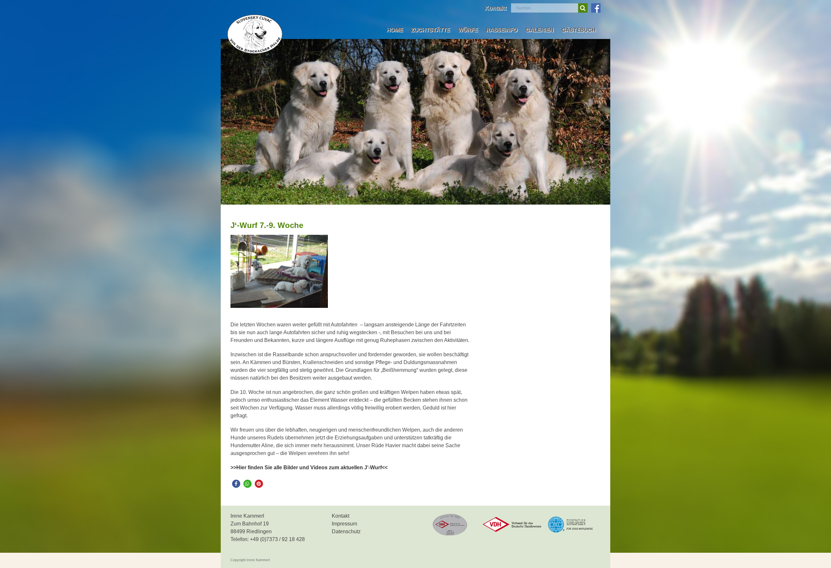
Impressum (344, 523)
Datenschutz (346, 531)
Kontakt (340, 516)
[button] (236, 484)
